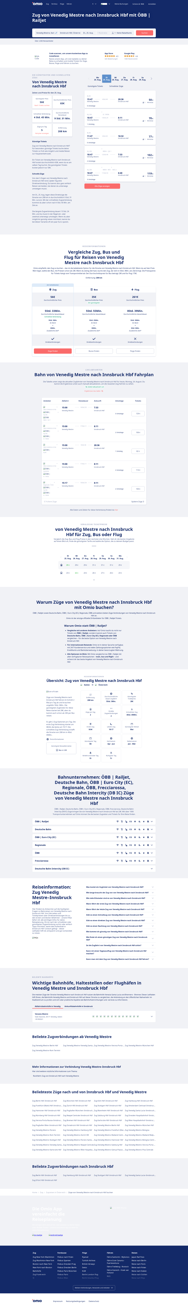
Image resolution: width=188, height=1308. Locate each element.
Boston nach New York (42, 1264)
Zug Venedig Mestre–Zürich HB (76, 1135)
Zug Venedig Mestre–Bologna (137, 1130)
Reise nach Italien (139, 1271)
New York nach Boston (42, 1267)
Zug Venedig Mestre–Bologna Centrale (141, 1140)
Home (34, 1192)
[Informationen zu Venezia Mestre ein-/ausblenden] (151, 1016)
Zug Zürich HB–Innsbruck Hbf (75, 1105)
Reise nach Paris (139, 1264)
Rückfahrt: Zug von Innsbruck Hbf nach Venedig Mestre (56, 1076)
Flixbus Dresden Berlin (67, 1267)
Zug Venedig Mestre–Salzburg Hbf (108, 1145)
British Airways (88, 1264)
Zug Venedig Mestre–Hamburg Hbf (77, 1130)
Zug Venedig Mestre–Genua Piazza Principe (112, 1150)
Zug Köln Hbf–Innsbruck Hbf (106, 1101)
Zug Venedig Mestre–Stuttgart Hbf (46, 1140)
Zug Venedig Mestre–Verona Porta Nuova (111, 1045)
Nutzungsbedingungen (75, 1301)
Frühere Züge (51, 501)
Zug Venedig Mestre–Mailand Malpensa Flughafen (145, 1135)
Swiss (84, 1267)
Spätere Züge (136, 501)
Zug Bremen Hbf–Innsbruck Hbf (76, 1120)
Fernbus (54, 4)
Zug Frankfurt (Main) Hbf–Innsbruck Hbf (48, 1105)
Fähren (69, 4)
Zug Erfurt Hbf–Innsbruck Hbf (44, 1180)
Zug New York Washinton (43, 1257)
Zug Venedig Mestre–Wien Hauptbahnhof (80, 1150)
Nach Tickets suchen (42, 105)
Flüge (62, 4)
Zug (47, 4)
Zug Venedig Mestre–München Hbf (139, 1045)
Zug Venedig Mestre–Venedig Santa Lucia (80, 1045)
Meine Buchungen (121, 4)
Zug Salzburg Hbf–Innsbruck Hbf (107, 1115)
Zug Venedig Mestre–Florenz (44, 1130)
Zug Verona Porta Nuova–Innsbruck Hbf (48, 1120)
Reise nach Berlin (139, 1260)
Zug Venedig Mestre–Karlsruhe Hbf (46, 1150)
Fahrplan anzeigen (42, 133)
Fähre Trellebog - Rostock (118, 1266)
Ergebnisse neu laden (93, 391)
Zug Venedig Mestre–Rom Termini (46, 1050)
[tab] (95, 86)
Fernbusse (61, 1253)
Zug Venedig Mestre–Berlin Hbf (45, 1045)
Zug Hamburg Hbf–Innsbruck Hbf (139, 1101)
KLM (84, 1271)
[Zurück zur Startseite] (39, 4)
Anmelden (152, 4)
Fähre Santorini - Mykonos (118, 1257)
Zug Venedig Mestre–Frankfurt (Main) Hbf (111, 1130)
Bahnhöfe (37, 1271)
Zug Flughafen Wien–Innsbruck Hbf (46, 1125)
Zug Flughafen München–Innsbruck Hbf (79, 1110)
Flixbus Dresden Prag (66, 1264)
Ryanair (85, 1257)
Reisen (134, 1253)
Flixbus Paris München (67, 1271)
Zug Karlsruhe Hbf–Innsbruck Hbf (108, 1120)
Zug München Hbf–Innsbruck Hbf (77, 1101)
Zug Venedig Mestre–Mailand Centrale (110, 1135)
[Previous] (61, 557)
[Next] (151, 79)
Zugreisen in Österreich (55, 1192)
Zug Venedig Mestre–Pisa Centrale (139, 1150)
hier (116, 510)
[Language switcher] (105, 4)
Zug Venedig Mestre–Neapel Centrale (78, 1145)
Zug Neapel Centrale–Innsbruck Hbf (78, 1115)
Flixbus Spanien (64, 1260)
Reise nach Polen (139, 1267)
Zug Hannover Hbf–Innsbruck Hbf (46, 1110)
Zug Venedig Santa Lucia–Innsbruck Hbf (141, 1110)
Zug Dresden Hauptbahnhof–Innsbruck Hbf (143, 1115)
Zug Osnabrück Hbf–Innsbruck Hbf (77, 1125)
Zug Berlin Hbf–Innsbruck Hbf (44, 1101)
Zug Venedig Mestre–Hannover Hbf (108, 1140)
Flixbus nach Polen (65, 1257)
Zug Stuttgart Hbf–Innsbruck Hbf (107, 1105)
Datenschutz (94, 1301)
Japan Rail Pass (138, 1257)
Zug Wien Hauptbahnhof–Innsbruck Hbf (141, 1120)
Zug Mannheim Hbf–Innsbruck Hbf (108, 1110)
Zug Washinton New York (43, 1260)
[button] (89, 32)
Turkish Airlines (88, 1260)
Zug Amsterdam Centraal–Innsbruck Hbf (141, 1105)
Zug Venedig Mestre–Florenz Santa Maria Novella (83, 1140)
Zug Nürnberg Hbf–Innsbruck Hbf (46, 1115)
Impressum (58, 1301)
